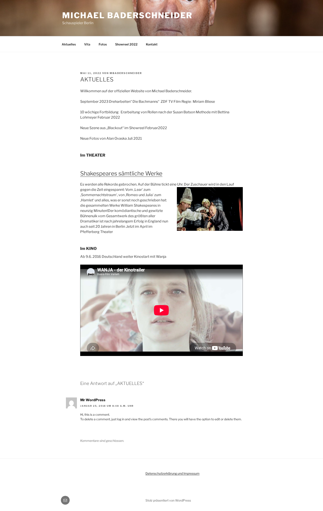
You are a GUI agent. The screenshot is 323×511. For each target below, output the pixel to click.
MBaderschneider (126, 73)
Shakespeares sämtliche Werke (121, 173)
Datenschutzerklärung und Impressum (172, 473)
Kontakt (152, 44)
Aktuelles (69, 44)
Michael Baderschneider (127, 15)
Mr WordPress (92, 400)
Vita (87, 44)
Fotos (103, 44)
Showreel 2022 (126, 44)
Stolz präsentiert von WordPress (168, 500)
